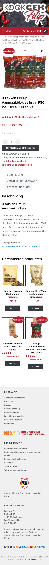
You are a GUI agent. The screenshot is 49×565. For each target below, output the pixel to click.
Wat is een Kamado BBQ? (15, 448)
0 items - (34, 31)
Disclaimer (8, 401)
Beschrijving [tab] (15, 175)
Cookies (7, 405)
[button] (6, 31)
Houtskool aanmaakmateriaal (31, 157)
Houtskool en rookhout (14, 161)
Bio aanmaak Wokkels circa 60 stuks (21, 246)
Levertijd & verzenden (14, 416)
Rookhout (8, 463)
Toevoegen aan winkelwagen (20, 148)
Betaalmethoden (11, 412)
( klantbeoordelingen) (26, 117)
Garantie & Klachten (13, 420)
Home (5, 37)
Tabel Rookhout (11, 466)
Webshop (14, 37)
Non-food (25, 37)
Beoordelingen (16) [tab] (18, 187)
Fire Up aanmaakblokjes (19, 164)
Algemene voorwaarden (14, 397)
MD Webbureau (34, 560)
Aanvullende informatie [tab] (22, 181)
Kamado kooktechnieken (15, 459)
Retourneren (9, 423)
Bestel (12, 308)
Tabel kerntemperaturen (15, 470)
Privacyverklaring (12, 409)
